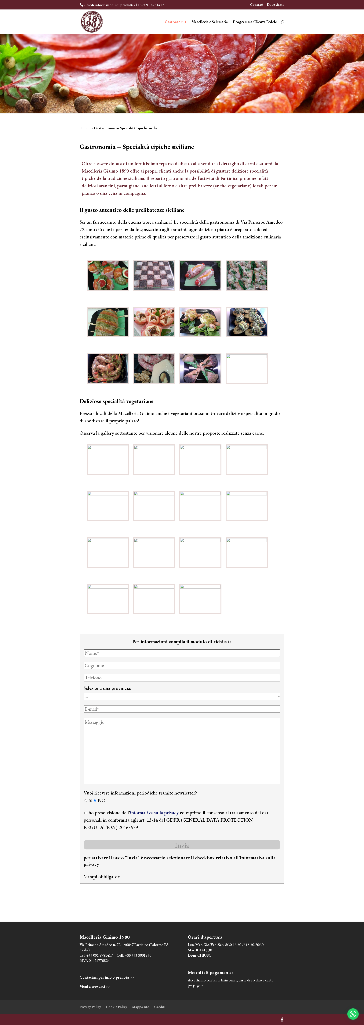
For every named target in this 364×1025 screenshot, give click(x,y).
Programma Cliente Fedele (255, 22)
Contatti (256, 5)
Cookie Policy (116, 1006)
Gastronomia (175, 22)
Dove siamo (275, 5)
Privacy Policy (90, 1006)
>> (107, 977)
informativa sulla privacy (154, 812)
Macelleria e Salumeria (209, 22)
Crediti (159, 1006)
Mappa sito (140, 1006)
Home (85, 128)
